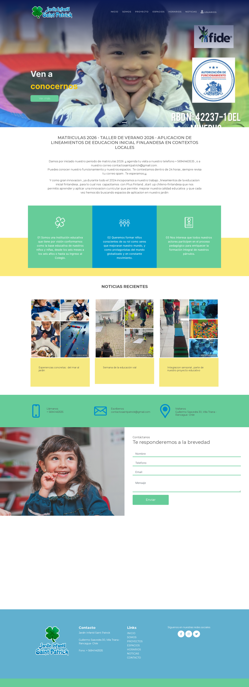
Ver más (44, 98)
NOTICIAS (191, 11)
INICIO (114, 11)
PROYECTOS (135, 641)
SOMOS (126, 11)
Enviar (150, 500)
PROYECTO (142, 11)
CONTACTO (134, 657)
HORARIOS (175, 11)
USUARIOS (210, 12)
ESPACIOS (158, 11)
